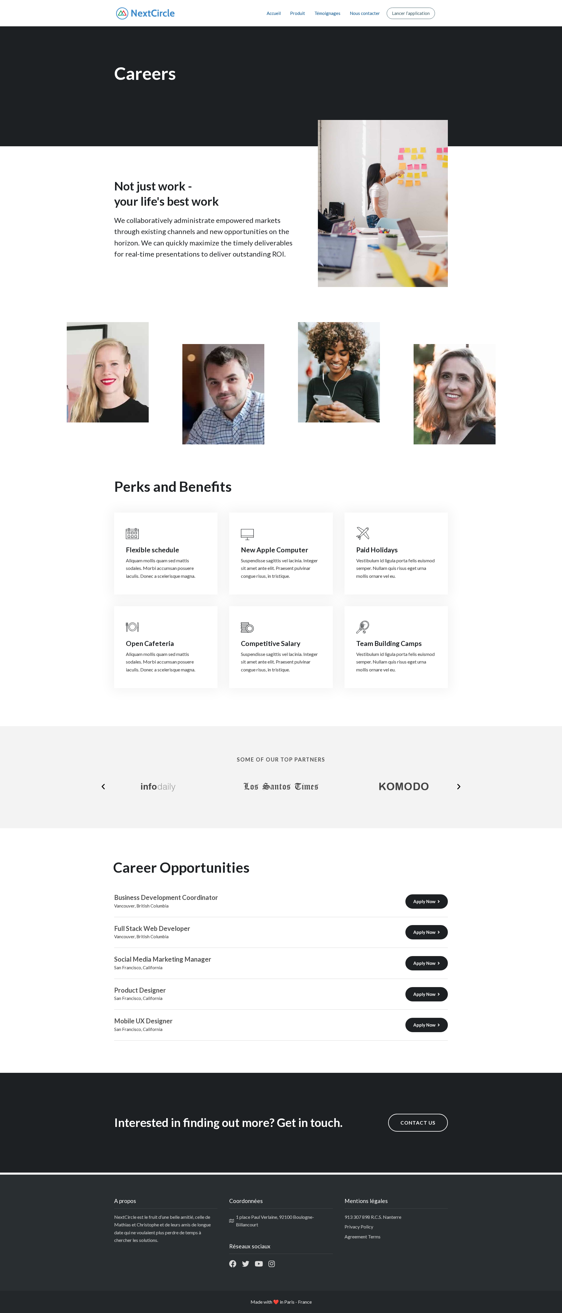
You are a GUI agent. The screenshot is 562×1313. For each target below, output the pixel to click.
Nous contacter (365, 13)
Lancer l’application (411, 13)
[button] (103, 786)
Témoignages (327, 13)
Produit (297, 13)
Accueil (274, 13)
